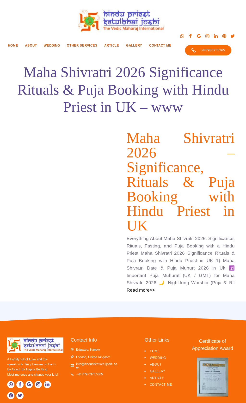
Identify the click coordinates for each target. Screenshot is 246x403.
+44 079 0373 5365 (89, 374)
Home (13, 45)
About (31, 45)
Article (111, 45)
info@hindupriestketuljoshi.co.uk (97, 365)
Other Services (82, 45)
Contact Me (160, 45)
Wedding (52, 45)
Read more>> (141, 290)
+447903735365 (212, 50)
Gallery (134, 45)
